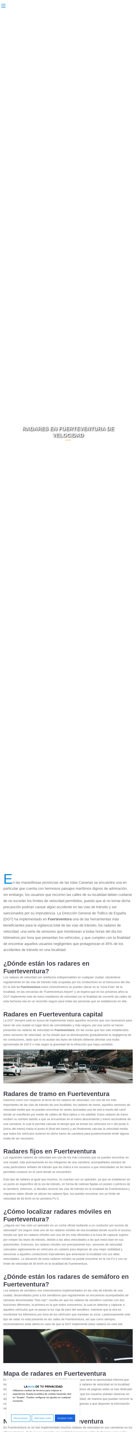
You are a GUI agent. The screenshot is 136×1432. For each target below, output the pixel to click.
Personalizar (21, 1418)
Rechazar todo (42, 1418)
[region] (43, 1402)
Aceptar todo (65, 1418)
